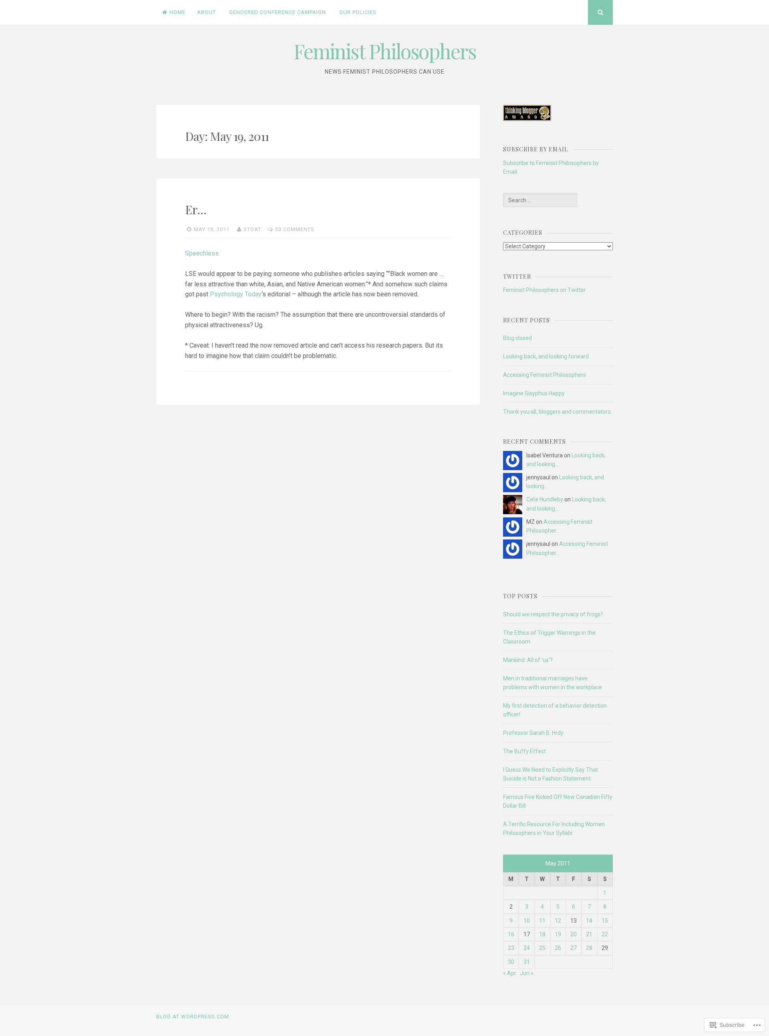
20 (573, 934)
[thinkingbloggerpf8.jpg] (527, 119)
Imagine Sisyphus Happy (534, 393)
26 (558, 948)
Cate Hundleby (544, 499)
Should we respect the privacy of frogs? (553, 614)
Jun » (526, 973)
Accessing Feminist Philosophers (544, 375)
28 (589, 948)
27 (573, 948)
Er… (195, 209)
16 (511, 934)
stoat (252, 229)
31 (526, 962)
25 (542, 948)
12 (558, 920)
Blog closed (517, 338)
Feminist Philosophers (385, 51)
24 (526, 948)
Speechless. (202, 253)
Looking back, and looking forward (546, 356)
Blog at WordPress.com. (193, 1017)
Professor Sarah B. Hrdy (533, 733)
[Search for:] (540, 200)
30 (511, 962)
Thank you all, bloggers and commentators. (557, 411)
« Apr (509, 973)
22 (605, 934)
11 (542, 920)
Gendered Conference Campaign (277, 12)
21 (589, 934)
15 (605, 920)
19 (558, 934)
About (206, 12)
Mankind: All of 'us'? (528, 660)
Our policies (357, 12)
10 (526, 920)
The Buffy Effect (524, 751)
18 (542, 934)
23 (511, 948)
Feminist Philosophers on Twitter (544, 290)
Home (177, 12)
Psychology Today (236, 294)
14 (589, 920)
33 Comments (294, 229)
